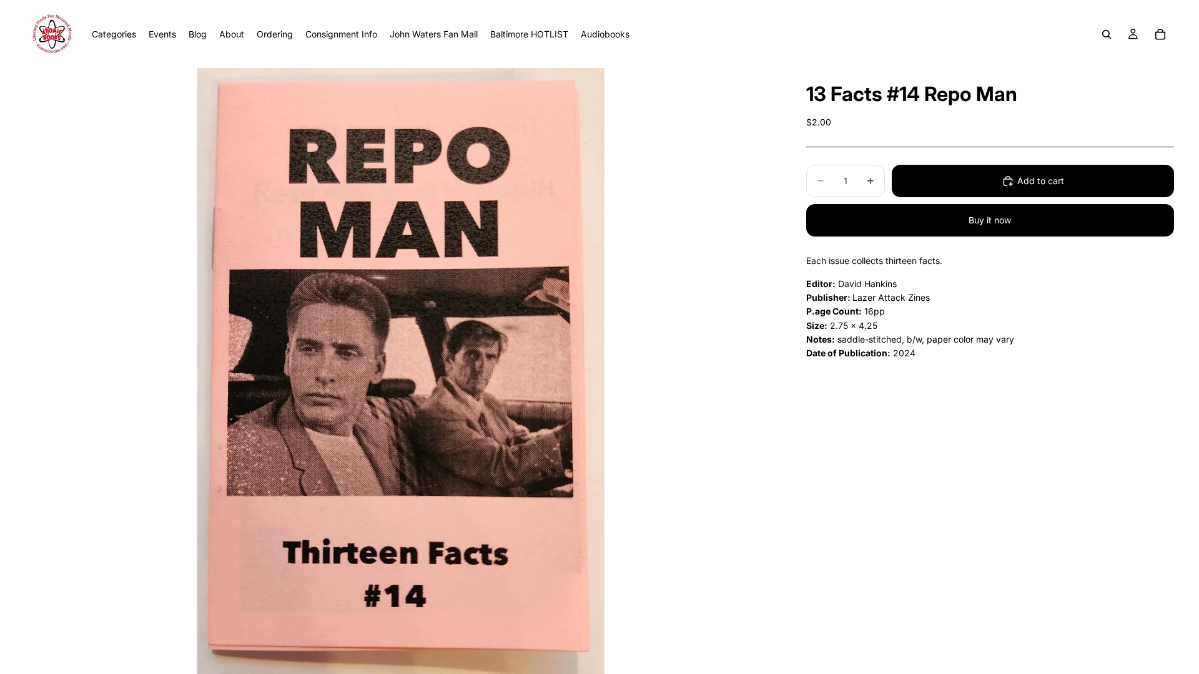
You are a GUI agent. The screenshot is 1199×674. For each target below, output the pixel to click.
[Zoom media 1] (400, 371)
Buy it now (990, 220)
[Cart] (1160, 34)
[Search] (1106, 34)
